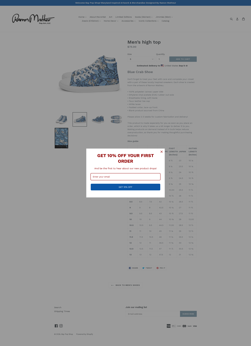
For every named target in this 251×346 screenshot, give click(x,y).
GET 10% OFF (125, 187)
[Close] (161, 152)
